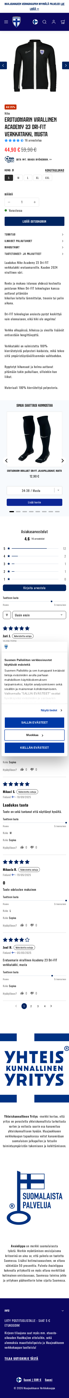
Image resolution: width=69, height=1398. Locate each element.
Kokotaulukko (54, 170)
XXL (47, 178)
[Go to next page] (52, 1006)
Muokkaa (32, 735)
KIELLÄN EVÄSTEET (34, 747)
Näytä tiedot (49, 710)
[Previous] (7, 460)
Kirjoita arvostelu (34, 587)
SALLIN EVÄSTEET (34, 722)
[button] (6, 21)
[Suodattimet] (7, 615)
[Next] (62, 460)
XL (37, 178)
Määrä (9, 194)
